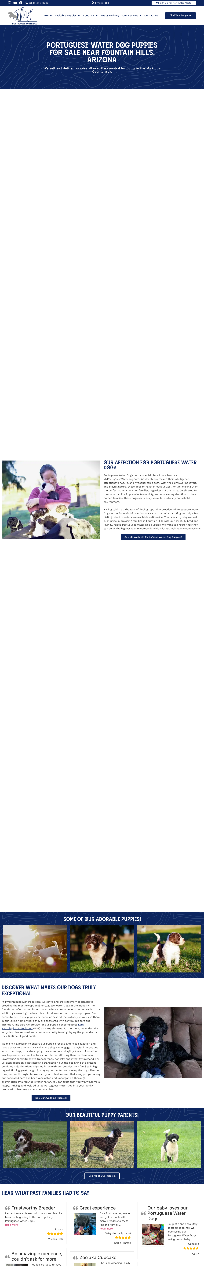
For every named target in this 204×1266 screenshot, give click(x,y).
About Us (88, 15)
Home (48, 15)
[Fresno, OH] (92, 2)
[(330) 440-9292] (27, 2)
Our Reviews (130, 15)
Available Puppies (65, 15)
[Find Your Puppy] (190, 16)
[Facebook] (20, 2)
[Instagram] (9, 2)
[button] (11, 1224)
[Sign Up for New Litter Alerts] (157, 3)
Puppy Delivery (110, 15)
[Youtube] (15, 2)
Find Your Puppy (179, 15)
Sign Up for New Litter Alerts (175, 3)
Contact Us (151, 15)
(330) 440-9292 (38, 2)
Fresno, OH (102, 2)
